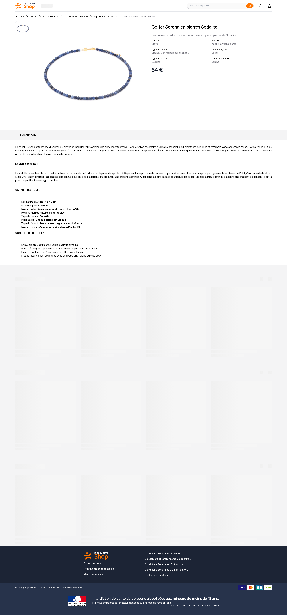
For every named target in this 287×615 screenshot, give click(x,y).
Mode (33, 16)
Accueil (19, 16)
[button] (260, 5)
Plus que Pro (52, 587)
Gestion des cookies (156, 574)
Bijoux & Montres (103, 16)
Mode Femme (50, 16)
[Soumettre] (249, 5)
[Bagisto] (25, 6)
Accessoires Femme (76, 16)
